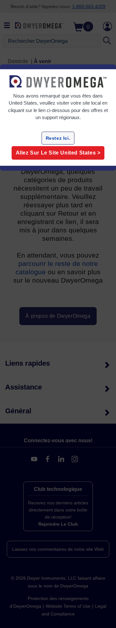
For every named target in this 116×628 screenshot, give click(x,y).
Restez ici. (58, 138)
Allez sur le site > (58, 152)
